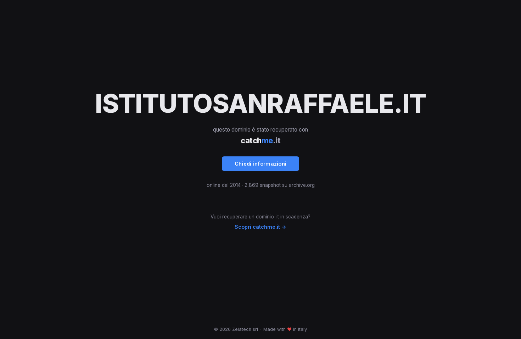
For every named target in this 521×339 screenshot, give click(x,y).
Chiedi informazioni (261, 164)
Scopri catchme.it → (260, 227)
